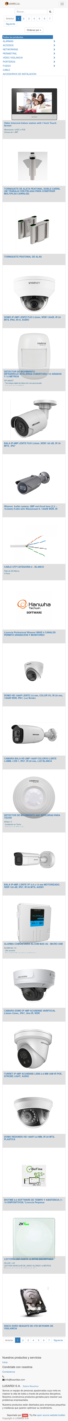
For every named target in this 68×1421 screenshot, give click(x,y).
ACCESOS (8, 45)
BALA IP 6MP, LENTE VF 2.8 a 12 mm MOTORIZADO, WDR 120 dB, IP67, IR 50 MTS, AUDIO (32, 885)
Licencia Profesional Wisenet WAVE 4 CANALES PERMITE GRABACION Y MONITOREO (30, 633)
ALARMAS (8, 41)
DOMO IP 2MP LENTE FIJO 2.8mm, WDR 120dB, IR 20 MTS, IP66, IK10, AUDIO (32, 318)
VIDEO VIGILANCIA (13, 57)
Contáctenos (8, 1371)
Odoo (25, 1415)
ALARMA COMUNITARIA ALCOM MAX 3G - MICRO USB (33, 943)
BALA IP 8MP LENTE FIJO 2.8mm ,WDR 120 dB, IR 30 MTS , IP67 (32, 444)
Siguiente (10, 23)
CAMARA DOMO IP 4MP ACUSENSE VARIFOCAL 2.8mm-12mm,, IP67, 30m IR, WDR (30, 1012)
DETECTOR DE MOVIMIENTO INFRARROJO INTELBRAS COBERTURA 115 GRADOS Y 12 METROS (33, 374)
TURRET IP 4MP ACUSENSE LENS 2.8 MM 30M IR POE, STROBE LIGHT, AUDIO (33, 1075)
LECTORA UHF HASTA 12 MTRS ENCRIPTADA (28, 1259)
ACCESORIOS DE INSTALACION (19, 73)
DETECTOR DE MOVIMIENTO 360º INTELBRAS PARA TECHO (32, 816)
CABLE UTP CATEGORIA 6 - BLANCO (24, 566)
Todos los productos (13, 37)
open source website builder (51, 1415)
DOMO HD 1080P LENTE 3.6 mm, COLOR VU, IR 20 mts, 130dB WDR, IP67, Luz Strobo (33, 696)
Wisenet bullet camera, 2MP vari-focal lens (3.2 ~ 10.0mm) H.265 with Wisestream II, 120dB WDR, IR (30, 507)
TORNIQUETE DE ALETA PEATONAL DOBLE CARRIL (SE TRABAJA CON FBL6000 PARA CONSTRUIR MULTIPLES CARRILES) (32, 191)
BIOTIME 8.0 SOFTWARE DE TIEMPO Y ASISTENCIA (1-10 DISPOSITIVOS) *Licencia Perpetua (33, 1201)
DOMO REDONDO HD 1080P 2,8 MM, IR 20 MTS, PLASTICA (29, 1138)
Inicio (5, 1362)
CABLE (6, 69)
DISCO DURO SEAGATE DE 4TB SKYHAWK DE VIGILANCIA (28, 1327)
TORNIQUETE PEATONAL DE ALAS (23, 256)
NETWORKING (10, 49)
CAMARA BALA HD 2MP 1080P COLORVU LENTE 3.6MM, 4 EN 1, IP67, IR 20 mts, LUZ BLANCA (30, 759)
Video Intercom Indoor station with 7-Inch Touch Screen (30, 124)
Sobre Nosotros (31, 1386)
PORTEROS (9, 61)
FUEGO (7, 65)
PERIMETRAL (10, 53)
